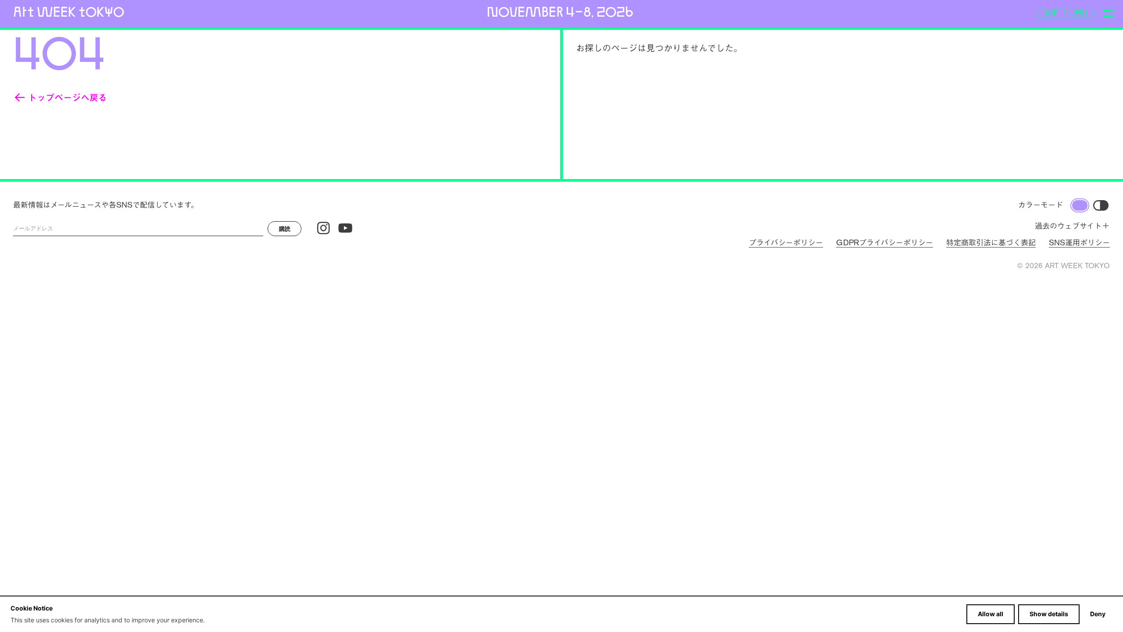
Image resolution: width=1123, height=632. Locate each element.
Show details (1049, 614)
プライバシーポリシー (786, 243)
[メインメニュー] (1107, 13)
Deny (1097, 614)
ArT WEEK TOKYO (68, 11)
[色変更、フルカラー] (1079, 205)
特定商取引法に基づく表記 (991, 243)
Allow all (990, 614)
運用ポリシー (1079, 243)
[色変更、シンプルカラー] (1101, 205)
